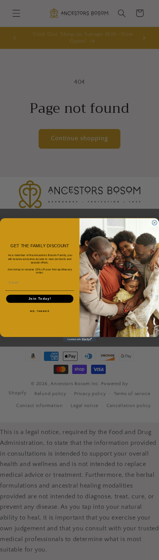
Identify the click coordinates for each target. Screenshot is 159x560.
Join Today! (40, 298)
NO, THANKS (39, 310)
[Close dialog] (154, 222)
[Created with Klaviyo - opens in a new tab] (79, 339)
